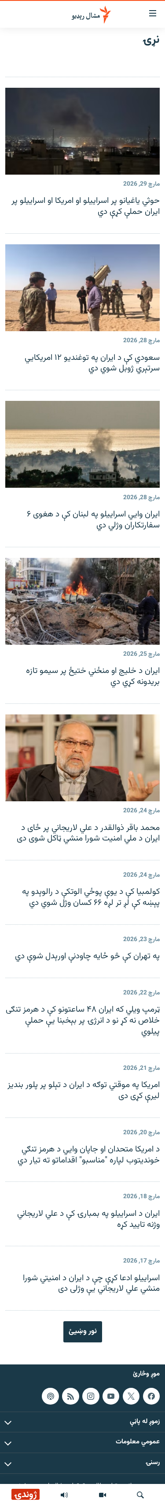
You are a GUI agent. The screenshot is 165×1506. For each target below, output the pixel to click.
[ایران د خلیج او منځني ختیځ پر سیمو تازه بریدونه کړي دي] (82, 601)
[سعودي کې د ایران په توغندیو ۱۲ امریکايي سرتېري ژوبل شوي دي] (82, 287)
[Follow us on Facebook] (151, 1396)
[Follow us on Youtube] (111, 1396)
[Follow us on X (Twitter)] (131, 1396)
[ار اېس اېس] (70, 1396)
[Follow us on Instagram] (90, 1396)
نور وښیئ (83, 1331)
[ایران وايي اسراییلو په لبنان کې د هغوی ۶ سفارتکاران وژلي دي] (82, 444)
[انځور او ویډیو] (102, 1495)
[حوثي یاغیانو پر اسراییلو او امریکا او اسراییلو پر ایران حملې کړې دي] (82, 131)
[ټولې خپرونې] (64, 1495)
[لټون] (140, 1495)
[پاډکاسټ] (50, 1396)
